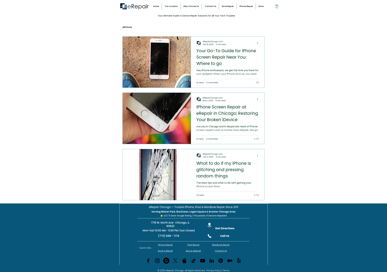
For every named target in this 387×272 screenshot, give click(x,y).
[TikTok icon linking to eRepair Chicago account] (193, 261)
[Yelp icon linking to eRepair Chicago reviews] (239, 261)
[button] (277, 6)
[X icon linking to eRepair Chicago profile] (175, 261)
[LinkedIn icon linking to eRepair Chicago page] (212, 261)
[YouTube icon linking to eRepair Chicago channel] (203, 261)
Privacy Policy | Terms (218, 270)
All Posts (127, 27)
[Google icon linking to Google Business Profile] (166, 261)
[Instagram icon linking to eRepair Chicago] (157, 261)
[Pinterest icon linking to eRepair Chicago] (221, 261)
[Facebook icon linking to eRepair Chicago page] (148, 261)
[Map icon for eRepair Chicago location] (209, 225)
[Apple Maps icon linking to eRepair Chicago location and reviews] (184, 261)
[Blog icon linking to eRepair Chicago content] (230, 261)
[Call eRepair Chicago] (209, 236)
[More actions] (258, 43)
